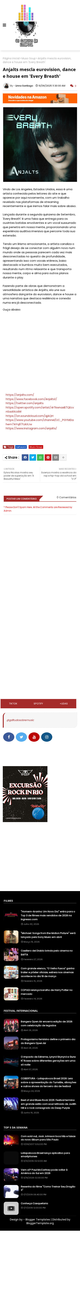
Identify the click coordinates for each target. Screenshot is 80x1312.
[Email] (55, 457)
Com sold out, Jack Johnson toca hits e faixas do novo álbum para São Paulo (48, 1138)
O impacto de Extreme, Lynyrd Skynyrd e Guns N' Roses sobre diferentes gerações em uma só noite (48, 1060)
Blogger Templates (37, 1219)
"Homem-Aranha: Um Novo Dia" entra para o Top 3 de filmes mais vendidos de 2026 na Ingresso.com (48, 915)
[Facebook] (25, 457)
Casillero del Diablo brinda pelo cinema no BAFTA (47, 952)
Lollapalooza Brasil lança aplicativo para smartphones (45, 1154)
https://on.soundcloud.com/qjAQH (29, 416)
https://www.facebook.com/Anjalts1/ (31, 399)
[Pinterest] (48, 457)
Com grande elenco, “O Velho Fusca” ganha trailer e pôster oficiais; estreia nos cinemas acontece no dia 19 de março (47, 972)
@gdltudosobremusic (20, 720)
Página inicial (11, 58)
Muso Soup (29, 58)
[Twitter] (32, 457)
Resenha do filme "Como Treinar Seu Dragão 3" (48, 1188)
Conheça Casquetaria (34, 1203)
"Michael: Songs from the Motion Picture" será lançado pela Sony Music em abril (48, 935)
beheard (21, 447)
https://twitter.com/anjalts (25, 403)
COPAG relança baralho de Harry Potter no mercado (47, 992)
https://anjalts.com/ (20, 395)
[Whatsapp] (40, 457)
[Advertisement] (40, 618)
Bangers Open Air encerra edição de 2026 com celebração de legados (46, 1023)
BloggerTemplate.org (40, 1223)
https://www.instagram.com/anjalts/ (31, 428)
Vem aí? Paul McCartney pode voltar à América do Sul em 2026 (44, 1171)
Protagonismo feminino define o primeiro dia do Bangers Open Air (48, 1041)
